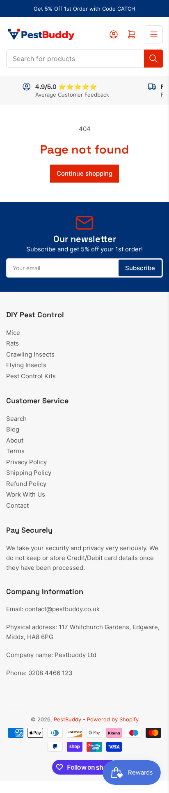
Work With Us (25, 494)
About (14, 440)
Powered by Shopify (113, 719)
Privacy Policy (26, 462)
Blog (12, 429)
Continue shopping (84, 173)
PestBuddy (67, 719)
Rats (12, 343)
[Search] (153, 58)
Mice (13, 333)
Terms (15, 451)
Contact (17, 505)
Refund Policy (26, 484)
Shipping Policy (28, 473)
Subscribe (140, 268)
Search (16, 418)
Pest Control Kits (31, 376)
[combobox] (84, 59)
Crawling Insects (30, 354)
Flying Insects (26, 365)
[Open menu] (154, 34)
